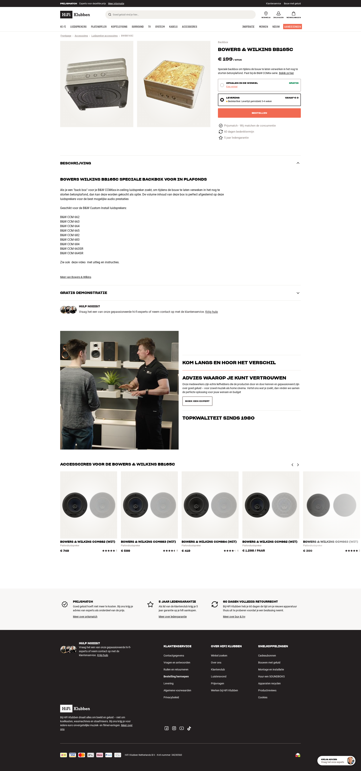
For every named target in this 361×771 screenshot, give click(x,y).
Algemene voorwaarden (177, 690)
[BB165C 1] (96, 84)
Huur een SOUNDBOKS (271, 676)
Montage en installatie (271, 669)
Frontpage (66, 35)
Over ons (216, 662)
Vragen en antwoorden (177, 662)
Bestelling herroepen (176, 676)
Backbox (223, 42)
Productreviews (267, 690)
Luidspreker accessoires (104, 35)
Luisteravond (218, 676)
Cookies (262, 697)
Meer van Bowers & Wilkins (75, 277)
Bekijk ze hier (286, 73)
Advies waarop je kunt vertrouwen (234, 384)
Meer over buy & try (234, 616)
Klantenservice (273, 3)
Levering (169, 683)
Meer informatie (112, 3)
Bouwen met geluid (269, 662)
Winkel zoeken (219, 655)
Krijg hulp (211, 312)
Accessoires (81, 35)
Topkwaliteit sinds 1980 (218, 399)
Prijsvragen (217, 683)
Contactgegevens (174, 655)
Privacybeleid (171, 697)
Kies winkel (231, 86)
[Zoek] (110, 14)
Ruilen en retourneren (176, 669)
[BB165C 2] (173, 84)
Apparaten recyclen (269, 683)
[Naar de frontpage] (75, 14)
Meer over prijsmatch (85, 616)
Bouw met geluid (292, 3)
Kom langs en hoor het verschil (229, 369)
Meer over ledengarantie (173, 616)
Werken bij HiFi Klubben (224, 690)
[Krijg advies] (350, 760)
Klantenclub (218, 669)
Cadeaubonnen (267, 655)
